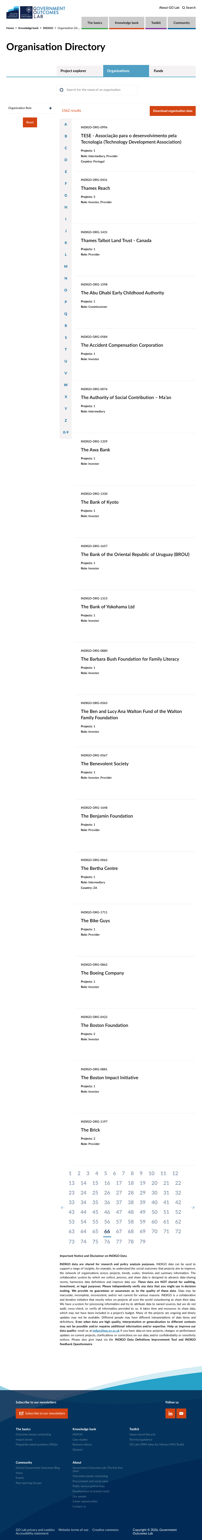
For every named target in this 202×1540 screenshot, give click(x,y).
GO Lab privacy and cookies (35, 1530)
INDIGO (48, 28)
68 (131, 1231)
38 (131, 1202)
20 (154, 1183)
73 (72, 1241)
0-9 (65, 432)
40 (154, 1202)
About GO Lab (169, 7)
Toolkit (156, 22)
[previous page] (63, 1207)
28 (131, 1192)
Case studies (80, 1439)
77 (119, 1241)
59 (143, 1221)
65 (95, 1231)
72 (178, 1231)
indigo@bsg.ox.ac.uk (106, 1330)
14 (83, 1183)
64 (83, 1231)
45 (95, 1212)
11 (163, 1173)
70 (154, 1231)
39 (143, 1202)
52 (178, 1212)
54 (83, 1221)
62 (178, 1221)
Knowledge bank (126, 22)
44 (83, 1212)
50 (154, 1212)
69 (143, 1231)
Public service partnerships (89, 1486)
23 (72, 1192)
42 (178, 1202)
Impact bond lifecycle (142, 1434)
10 (151, 1173)
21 (166, 1183)
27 (119, 1192)
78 (131, 1241)
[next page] (193, 1207)
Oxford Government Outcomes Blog (38, 1468)
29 (143, 1192)
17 (119, 1183)
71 (166, 1231)
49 (143, 1212)
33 (72, 1202)
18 (131, 1183)
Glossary (78, 1449)
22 (178, 1183)
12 (175, 1173)
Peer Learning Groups (29, 1483)
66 (107, 1231)
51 (166, 1212)
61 (166, 1221)
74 (83, 1241)
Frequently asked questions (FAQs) (37, 1444)
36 (107, 1202)
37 (119, 1202)
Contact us (79, 1506)
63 (72, 1231)
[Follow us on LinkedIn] (170, 1413)
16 (107, 1183)
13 (72, 1183)
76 (107, 1241)
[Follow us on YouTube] (181, 1413)
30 (154, 1192)
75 (95, 1241)
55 (95, 1221)
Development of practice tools (91, 1491)
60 (154, 1221)
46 (107, 1212)
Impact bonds (24, 1439)
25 (95, 1192)
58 (131, 1221)
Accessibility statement (32, 1533)
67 (119, 1231)
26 (107, 1192)
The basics (94, 22)
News (19, 1473)
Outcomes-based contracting (33, 1434)
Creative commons (105, 1530)
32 (178, 1192)
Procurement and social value (90, 1481)
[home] (35, 12)
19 (143, 1183)
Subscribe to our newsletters (45, 1413)
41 (166, 1202)
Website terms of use (73, 1530)
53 (72, 1221)
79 (143, 1241)
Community (182, 22)
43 (72, 1212)
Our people (79, 1496)
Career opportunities (85, 1501)
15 (95, 1183)
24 (83, 1192)
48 (131, 1212)
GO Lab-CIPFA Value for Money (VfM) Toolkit (156, 1444)
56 (107, 1221)
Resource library (82, 1444)
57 (119, 1221)
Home (10, 28)
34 (83, 1202)
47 (119, 1212)
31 (166, 1192)
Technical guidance (140, 1439)
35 (95, 1202)
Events (20, 1478)
